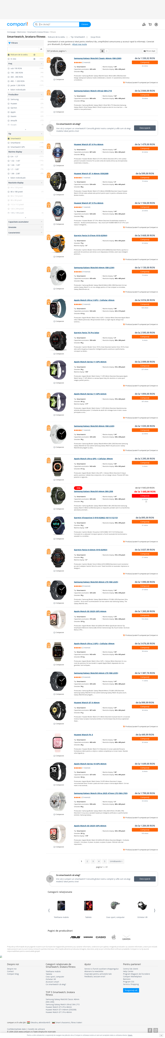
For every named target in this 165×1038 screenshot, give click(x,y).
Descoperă (145, 128)
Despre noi (11, 969)
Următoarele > (116, 861)
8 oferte (144, 340)
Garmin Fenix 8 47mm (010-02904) (90, 235)
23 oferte (145, 211)
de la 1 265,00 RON (145, 611)
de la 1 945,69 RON (145, 487)
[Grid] (106, 51)
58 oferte (145, 651)
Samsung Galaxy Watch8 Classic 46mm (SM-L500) (97, 58)
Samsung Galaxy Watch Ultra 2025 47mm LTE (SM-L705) (101, 793)
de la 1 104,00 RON (145, 203)
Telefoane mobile (61, 917)
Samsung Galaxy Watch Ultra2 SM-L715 (93, 90)
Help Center (128, 971)
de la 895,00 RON (145, 517)
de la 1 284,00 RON (145, 825)
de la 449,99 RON (145, 734)
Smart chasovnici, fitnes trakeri (69, 1022)
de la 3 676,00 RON (145, 643)
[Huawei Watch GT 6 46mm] (60, 710)
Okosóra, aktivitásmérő (40, 1022)
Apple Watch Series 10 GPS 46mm (90, 763)
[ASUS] (75, 937)
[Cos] (150, 24)
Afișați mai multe (79, 44)
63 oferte (145, 801)
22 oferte (145, 243)
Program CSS (128, 981)
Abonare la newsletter (94, 971)
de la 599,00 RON (145, 173)
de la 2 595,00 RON (145, 332)
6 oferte (144, 466)
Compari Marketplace (132, 976)
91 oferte (145, 525)
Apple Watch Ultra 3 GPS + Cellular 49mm (94, 300)
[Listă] (102, 51)
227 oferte (145, 369)
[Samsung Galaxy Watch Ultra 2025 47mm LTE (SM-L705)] (60, 801)
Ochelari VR (142, 917)
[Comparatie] (144, 24)
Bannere (126, 979)
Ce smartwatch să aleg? (68, 124)
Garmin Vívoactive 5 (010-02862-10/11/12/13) (96, 517)
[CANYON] (126, 937)
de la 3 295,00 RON (145, 458)
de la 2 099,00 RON (145, 361)
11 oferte (145, 681)
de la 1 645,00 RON (145, 491)
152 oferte (145, 619)
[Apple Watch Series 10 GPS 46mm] (60, 772)
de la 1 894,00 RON (145, 393)
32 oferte (145, 152)
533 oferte (145, 308)
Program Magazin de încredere (136, 974)
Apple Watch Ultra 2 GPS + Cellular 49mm (94, 643)
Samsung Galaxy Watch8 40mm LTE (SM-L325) (96, 582)
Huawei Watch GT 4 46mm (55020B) (91, 173)
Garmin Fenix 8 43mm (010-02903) (90, 549)
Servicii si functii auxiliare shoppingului (101, 969)
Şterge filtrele (95, 37)
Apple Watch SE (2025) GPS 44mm (90, 611)
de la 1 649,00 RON (145, 763)
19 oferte (145, 275)
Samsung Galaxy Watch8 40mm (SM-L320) (94, 426)
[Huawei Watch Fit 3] (60, 742)
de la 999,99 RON (145, 702)
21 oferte (145, 557)
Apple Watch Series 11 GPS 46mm (90, 361)
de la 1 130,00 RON (145, 267)
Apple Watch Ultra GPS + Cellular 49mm (93, 458)
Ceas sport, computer (115, 917)
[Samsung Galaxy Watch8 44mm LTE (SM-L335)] (60, 681)
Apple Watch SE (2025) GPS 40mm (90, 825)
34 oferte (145, 710)
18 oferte (145, 98)
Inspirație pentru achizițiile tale (98, 974)
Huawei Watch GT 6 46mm (87, 702)
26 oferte (145, 66)
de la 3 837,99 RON (145, 549)
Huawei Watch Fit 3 (83, 734)
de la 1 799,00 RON (145, 793)
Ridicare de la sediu (56, 37)
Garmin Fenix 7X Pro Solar (86, 332)
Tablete (88, 917)
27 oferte (145, 590)
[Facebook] (150, 1030)
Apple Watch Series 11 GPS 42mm (90, 393)
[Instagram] (155, 1030)
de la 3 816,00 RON (145, 300)
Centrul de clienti (130, 969)
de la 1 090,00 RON (145, 581)
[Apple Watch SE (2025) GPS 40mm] (60, 834)
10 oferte (145, 181)
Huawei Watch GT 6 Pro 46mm (88, 144)
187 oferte (145, 401)
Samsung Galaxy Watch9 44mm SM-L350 (93, 491)
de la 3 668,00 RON (145, 235)
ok (41, 49)
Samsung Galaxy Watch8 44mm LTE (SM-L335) (96, 673)
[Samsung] (88, 937)
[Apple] (114, 937)
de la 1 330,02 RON (145, 58)
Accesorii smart (52, 982)
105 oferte (145, 833)
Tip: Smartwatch (78, 37)
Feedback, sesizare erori (94, 976)
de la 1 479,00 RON (145, 144)
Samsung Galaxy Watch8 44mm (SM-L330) (94, 267)
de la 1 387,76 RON (145, 673)
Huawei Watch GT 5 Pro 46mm (88, 203)
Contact (10, 971)
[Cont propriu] (156, 24)
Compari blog (13, 974)
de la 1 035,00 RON (145, 426)
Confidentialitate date (16, 1029)
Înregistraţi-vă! (131, 990)
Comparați (144, 62)
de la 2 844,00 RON (145, 90)
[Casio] (101, 937)
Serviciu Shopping (131, 984)
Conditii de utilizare (36, 1029)
